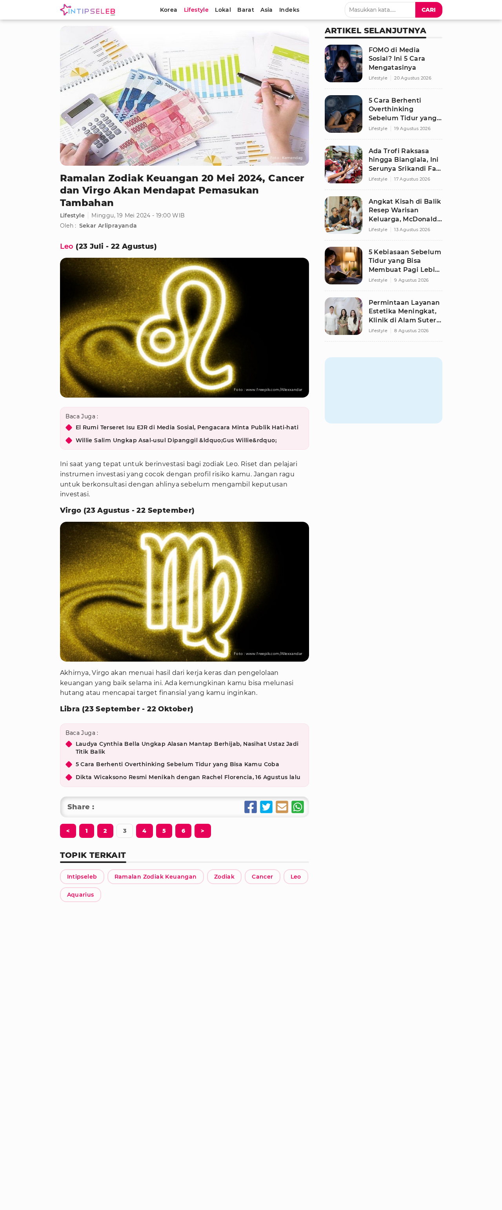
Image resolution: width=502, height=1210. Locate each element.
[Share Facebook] (250, 807)
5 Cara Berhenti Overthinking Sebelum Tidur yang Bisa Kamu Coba (178, 764)
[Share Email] (282, 807)
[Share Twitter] (266, 807)
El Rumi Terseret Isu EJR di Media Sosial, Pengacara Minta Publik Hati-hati (187, 427)
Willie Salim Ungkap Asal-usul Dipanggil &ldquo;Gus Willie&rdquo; (176, 440)
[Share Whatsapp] (297, 807)
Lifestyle (72, 215)
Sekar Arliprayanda (108, 225)
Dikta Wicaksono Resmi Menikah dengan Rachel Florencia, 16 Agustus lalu (188, 777)
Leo (67, 246)
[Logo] (89, 10)
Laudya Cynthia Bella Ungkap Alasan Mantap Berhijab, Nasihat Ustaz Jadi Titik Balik (187, 747)
